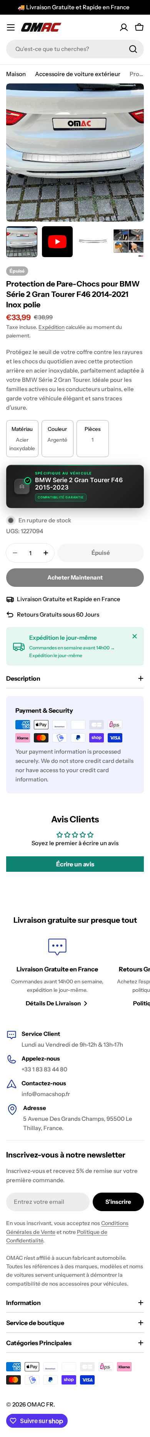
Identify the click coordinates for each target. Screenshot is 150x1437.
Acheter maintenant (75, 577)
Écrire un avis (75, 864)
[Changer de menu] (10, 27)
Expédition (51, 327)
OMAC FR (40, 1404)
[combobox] (75, 49)
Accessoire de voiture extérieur (77, 74)
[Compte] (123, 27)
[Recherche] (133, 49)
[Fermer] (134, 636)
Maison (16, 74)
